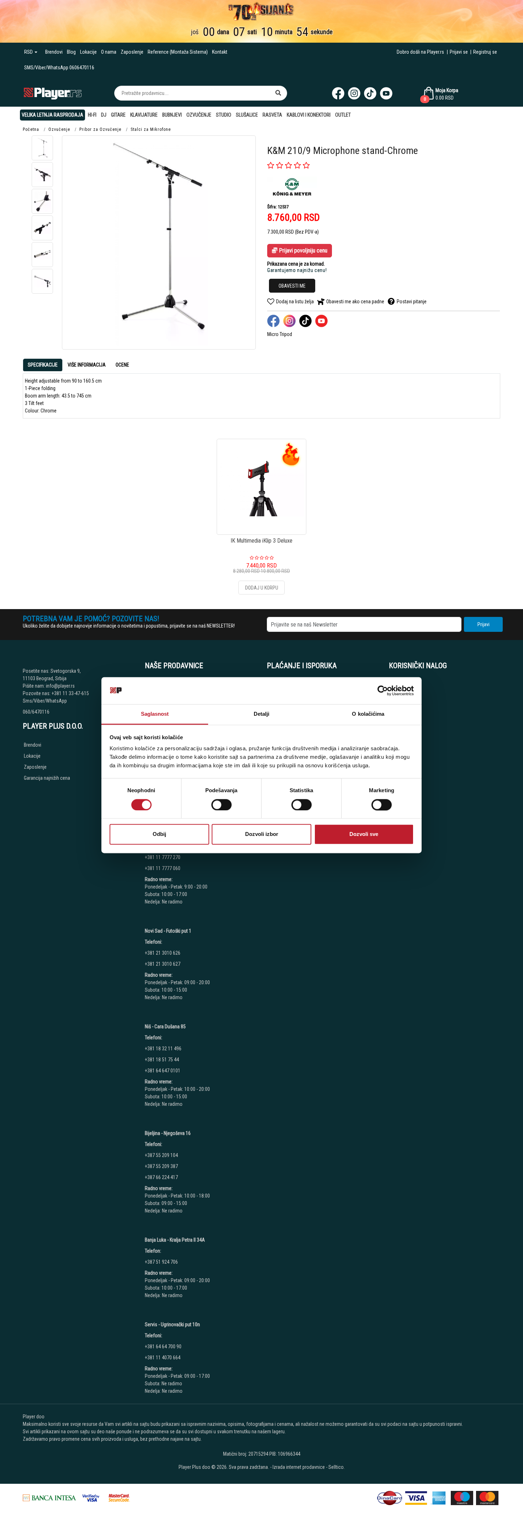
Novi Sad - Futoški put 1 (168, 931)
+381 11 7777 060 (163, 868)
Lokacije (88, 52)
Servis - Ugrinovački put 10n (172, 1324)
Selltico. (336, 1467)
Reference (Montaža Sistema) (178, 52)
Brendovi (54, 52)
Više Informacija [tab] (87, 365)
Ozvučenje (198, 115)
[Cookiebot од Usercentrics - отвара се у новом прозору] (383, 690)
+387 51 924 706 (161, 1262)
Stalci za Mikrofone (151, 129)
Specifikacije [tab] (43, 365)
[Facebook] (338, 93)
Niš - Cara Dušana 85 (165, 1026)
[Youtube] (386, 93)
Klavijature (144, 115)
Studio (223, 115)
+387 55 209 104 (161, 1155)
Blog (71, 52)
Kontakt (219, 52)
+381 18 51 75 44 (162, 1059)
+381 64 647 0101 (162, 1070)
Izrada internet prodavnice (299, 1467)
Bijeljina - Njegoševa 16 (168, 1133)
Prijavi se (459, 52)
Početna (31, 129)
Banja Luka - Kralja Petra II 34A (175, 1240)
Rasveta (272, 115)
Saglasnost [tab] (155, 714)
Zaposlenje (132, 52)
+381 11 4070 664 (162, 1357)
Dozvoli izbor (261, 834)
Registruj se (485, 52)
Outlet (343, 115)
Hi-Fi (92, 115)
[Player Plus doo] (52, 93)
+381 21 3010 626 (162, 953)
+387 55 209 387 (161, 1166)
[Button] (278, 93)
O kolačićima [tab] (368, 714)
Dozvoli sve (363, 834)
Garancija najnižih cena (47, 778)
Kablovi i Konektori (309, 115)
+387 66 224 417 (161, 1177)
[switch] (221, 804)
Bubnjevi (172, 115)
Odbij (159, 834)
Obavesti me (292, 286)
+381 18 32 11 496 (163, 1048)
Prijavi (483, 624)
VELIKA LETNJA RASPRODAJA (52, 115)
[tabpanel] (261, 396)
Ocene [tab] (122, 365)
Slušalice (247, 115)
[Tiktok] (370, 93)
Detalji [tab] (262, 714)
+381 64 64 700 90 (163, 1346)
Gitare (118, 115)
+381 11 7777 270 (163, 857)
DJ (103, 115)
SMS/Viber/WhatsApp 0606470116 (59, 67)
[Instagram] (354, 93)
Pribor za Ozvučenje (100, 129)
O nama (108, 52)
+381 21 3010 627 (162, 964)
